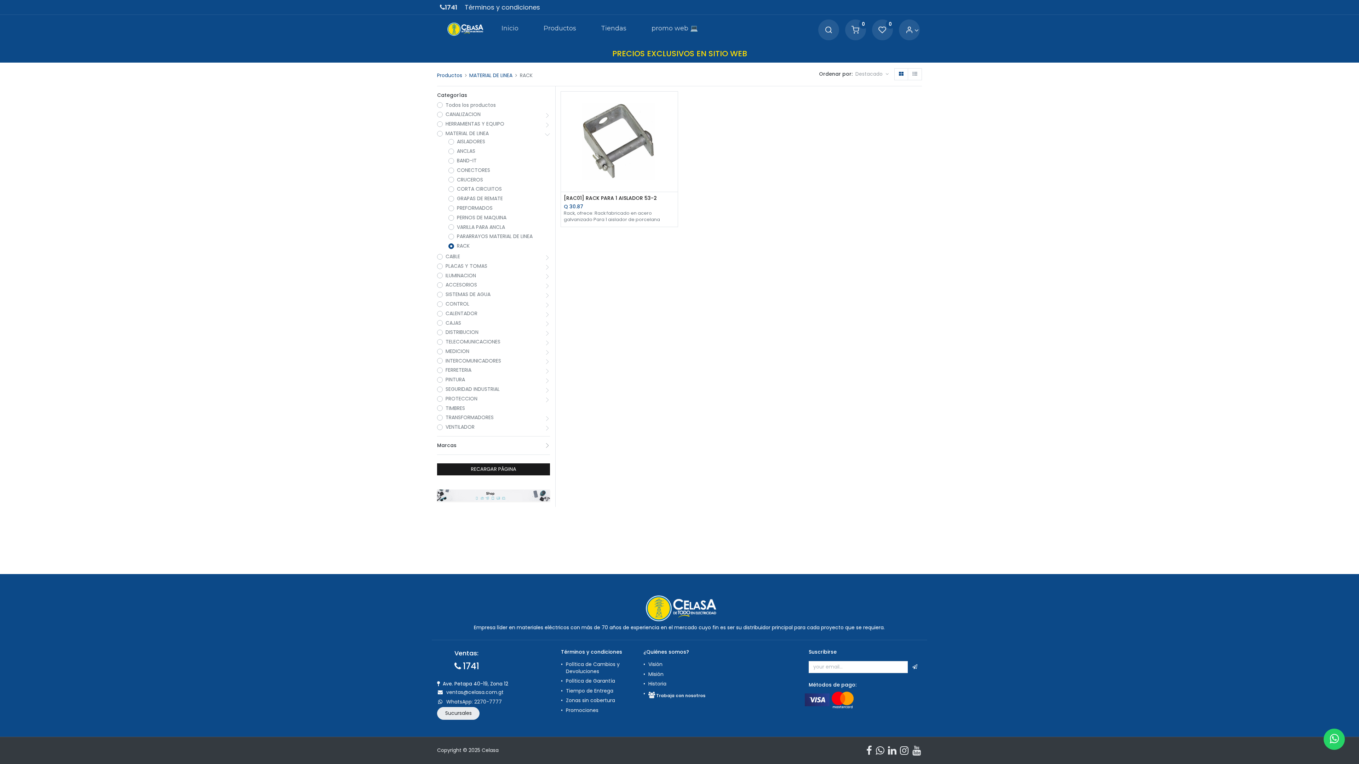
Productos (449, 75)
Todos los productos (471, 105)
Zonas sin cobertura (590, 700)
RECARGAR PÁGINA (493, 469)
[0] (855, 30)
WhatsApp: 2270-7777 (474, 701)
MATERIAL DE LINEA (490, 75)
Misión (656, 674)
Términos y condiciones (502, 7)
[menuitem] (510, 30)
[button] (872, 74)
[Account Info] (912, 30)
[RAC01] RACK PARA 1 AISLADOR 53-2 (610, 198)
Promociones (582, 710)
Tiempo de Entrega (589, 690)
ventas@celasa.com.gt (475, 692)
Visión (655, 664)
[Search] (828, 30)
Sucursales (458, 713)
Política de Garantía (591, 680)
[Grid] (901, 74)
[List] (915, 74)
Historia (657, 683)
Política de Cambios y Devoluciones (593, 668)
